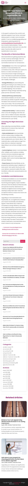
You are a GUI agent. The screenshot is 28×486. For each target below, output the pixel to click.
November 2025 (7, 388)
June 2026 (5, 374)
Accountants (6, 349)
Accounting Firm (7, 351)
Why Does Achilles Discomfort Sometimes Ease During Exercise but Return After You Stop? (14, 307)
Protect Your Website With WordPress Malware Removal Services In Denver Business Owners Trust (13, 249)
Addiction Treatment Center (10, 357)
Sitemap (17, 484)
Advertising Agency (7, 361)
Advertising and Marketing (9, 363)
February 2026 (6, 382)
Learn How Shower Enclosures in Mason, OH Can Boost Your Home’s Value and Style (13, 297)
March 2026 (6, 380)
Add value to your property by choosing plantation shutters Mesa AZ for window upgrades (12, 459)
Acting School (6, 353)
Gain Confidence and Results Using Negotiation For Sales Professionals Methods (12, 336)
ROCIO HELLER (8, 18)
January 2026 (6, 384)
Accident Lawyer (7, 347)
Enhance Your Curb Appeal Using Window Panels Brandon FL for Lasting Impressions (13, 421)
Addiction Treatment (8, 355)
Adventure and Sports (8, 359)
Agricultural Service (7, 365)
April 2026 (5, 378)
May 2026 (5, 376)
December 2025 (7, 386)
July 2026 (5, 372)
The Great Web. (17, 482)
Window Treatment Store (14, 425)
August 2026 (6, 370)
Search (22, 241)
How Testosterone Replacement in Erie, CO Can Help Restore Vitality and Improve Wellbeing (14, 286)
